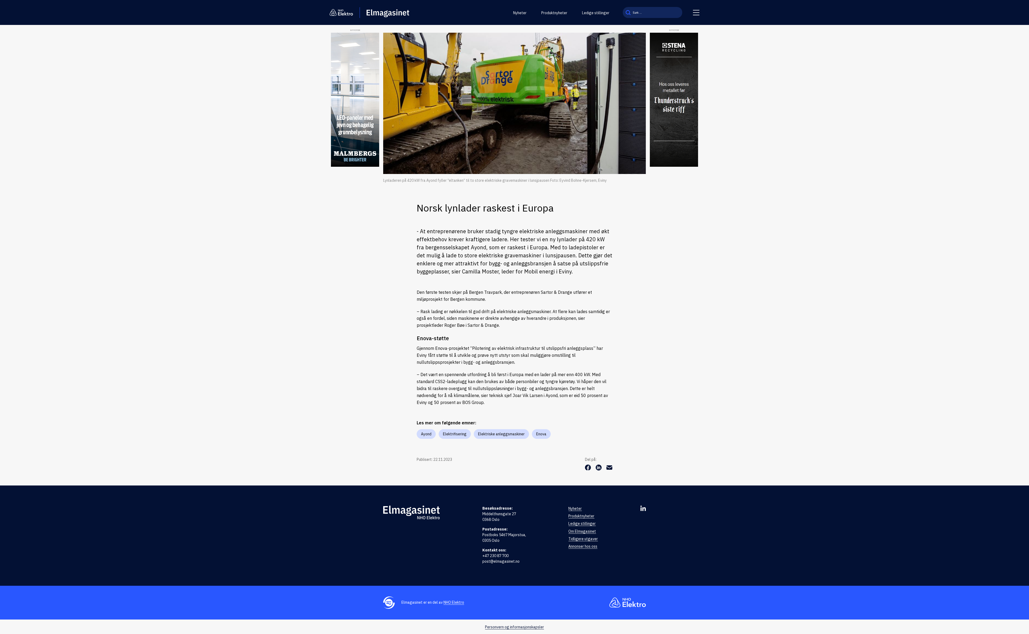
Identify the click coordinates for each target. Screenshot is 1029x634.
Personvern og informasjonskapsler (514, 627)
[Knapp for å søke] (628, 12)
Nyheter (520, 12)
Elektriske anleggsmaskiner (501, 434)
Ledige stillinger (595, 12)
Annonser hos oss (582, 546)
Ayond (426, 434)
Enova (541, 434)
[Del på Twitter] (599, 469)
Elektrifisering (455, 434)
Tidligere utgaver (583, 538)
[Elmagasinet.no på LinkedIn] (643, 508)
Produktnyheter (554, 12)
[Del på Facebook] (588, 469)
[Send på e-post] (609, 469)
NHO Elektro (453, 602)
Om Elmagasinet (582, 531)
